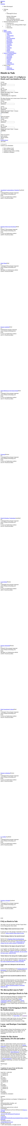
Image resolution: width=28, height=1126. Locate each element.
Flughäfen (8, 1118)
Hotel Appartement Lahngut (7, 709)
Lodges (8, 46)
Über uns (3, 1110)
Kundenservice (8, 1110)
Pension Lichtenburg (5, 773)
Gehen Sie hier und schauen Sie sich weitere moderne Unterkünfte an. (13, 942)
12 (8, 1122)
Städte (5, 1118)
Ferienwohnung (10, 51)
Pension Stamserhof (5, 645)
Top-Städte (3, 1117)
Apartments (9, 39)
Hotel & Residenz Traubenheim (8, 518)
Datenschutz (20, 1110)
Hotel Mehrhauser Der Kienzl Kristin (9, 390)
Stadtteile (18, 1118)
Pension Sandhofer (5, 327)
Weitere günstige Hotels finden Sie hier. (14, 933)
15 (12, 1122)
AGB (15, 1110)
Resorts (8, 37)
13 (10, 1122)
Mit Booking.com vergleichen (9, 95)
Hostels (8, 50)
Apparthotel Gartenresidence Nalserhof (10, 190)
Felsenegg (3, 454)
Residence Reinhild (5, 900)
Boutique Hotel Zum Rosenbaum (8, 226)
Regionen (13, 1118)
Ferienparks (9, 33)
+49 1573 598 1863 (5, 1114)
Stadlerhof (24, 1015)
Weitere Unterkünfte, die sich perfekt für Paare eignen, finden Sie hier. (14, 952)
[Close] (1, 1065)
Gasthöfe (9, 60)
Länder (2, 1116)
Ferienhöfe (9, 47)
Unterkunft (9, 62)
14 (11, 1122)
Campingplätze (10, 35)
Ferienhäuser (10, 42)
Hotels (8, 66)
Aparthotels (9, 45)
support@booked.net (15, 1114)
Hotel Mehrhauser (15, 1051)
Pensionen (9, 43)
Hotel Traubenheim (6, 1058)
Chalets (8, 49)
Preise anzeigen (4, 112)
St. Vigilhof (3, 836)
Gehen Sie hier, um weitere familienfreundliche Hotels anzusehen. (13, 961)
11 (7, 1122)
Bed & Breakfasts (11, 38)
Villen (8, 34)
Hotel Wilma (4, 263)
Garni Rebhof (4, 582)
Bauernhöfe (9, 41)
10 (6, 1122)
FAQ (13, 1110)
